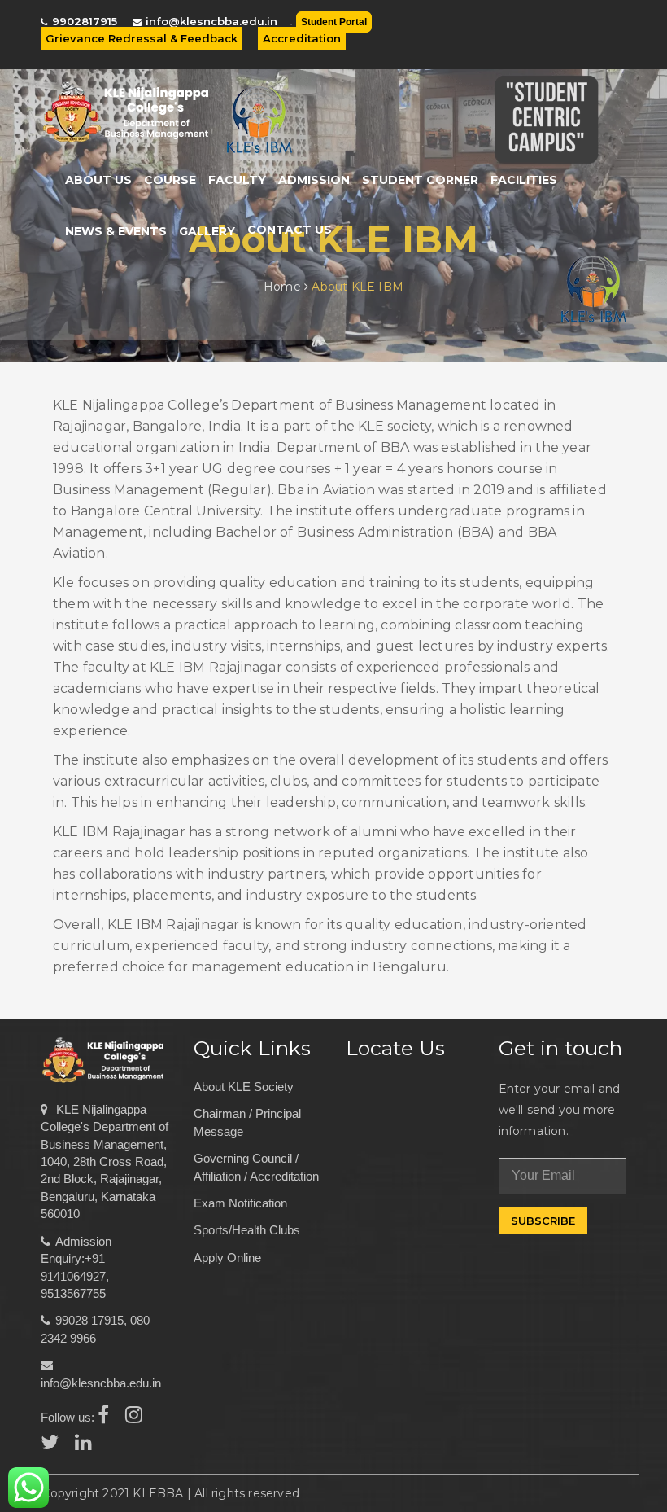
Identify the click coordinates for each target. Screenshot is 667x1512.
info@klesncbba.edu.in (211, 21)
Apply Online (227, 1257)
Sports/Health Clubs (247, 1230)
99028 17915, (91, 1320)
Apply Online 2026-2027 (584, 34)
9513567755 (73, 1293)
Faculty (237, 180)
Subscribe (543, 1220)
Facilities (523, 180)
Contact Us (289, 229)
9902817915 (84, 21)
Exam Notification (240, 1203)
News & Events (116, 231)
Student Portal (334, 22)
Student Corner (420, 180)
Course (170, 180)
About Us (98, 180)
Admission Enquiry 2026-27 (490, 34)
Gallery (207, 231)
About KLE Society (244, 1086)
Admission (314, 180)
